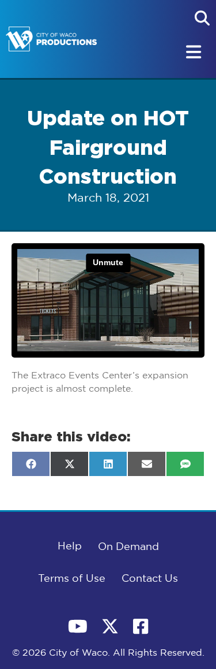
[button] (202, 18)
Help (70, 546)
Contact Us (150, 578)
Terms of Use (71, 578)
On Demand (128, 547)
